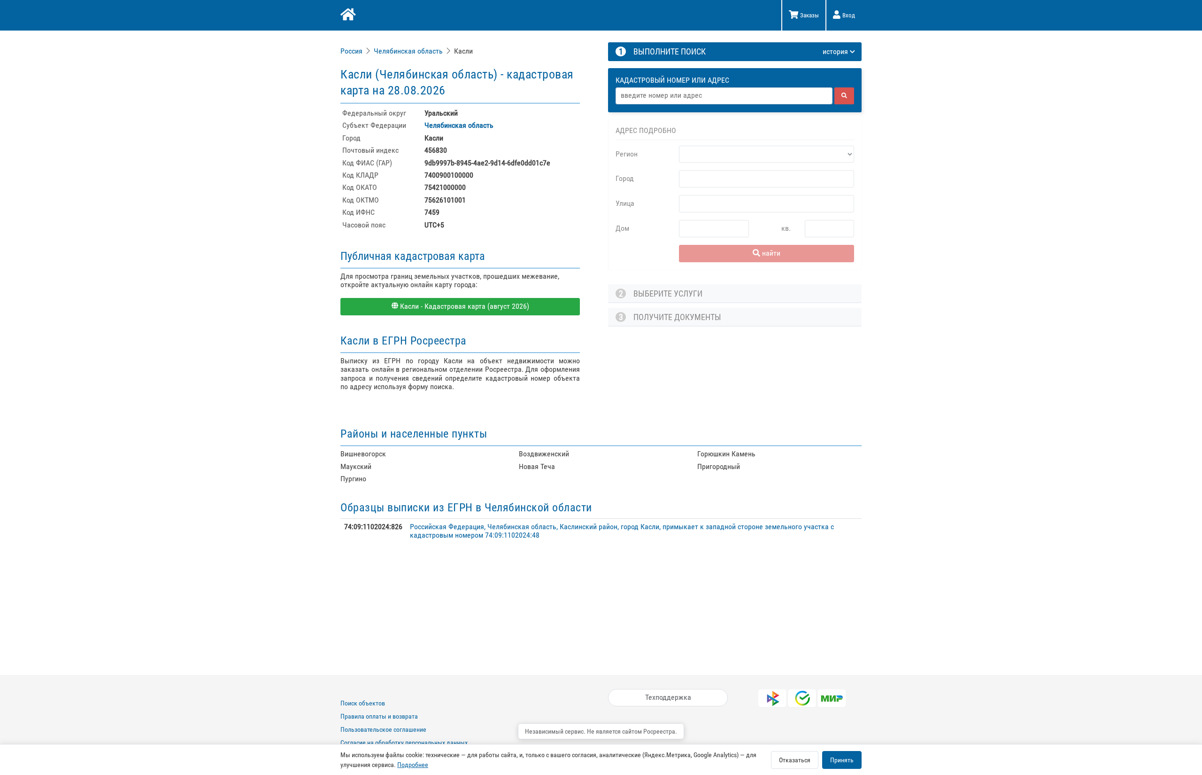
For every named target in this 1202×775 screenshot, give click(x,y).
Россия (351, 51)
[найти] (844, 95)
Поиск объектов (362, 703)
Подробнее (412, 764)
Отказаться (794, 760)
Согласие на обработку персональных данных (404, 742)
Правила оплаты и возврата (379, 716)
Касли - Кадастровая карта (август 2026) (463, 306)
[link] (352, 51)
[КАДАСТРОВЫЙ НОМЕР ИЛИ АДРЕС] (735, 71)
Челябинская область (408, 51)
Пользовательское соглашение (383, 729)
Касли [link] (463, 51)
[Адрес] (724, 95)
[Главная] (347, 15)
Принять (842, 760)
